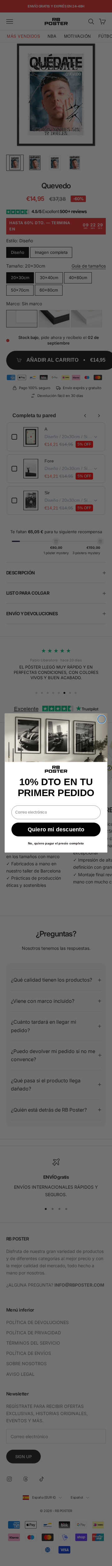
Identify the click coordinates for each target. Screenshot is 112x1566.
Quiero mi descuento (56, 829)
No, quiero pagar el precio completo (56, 843)
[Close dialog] (102, 719)
